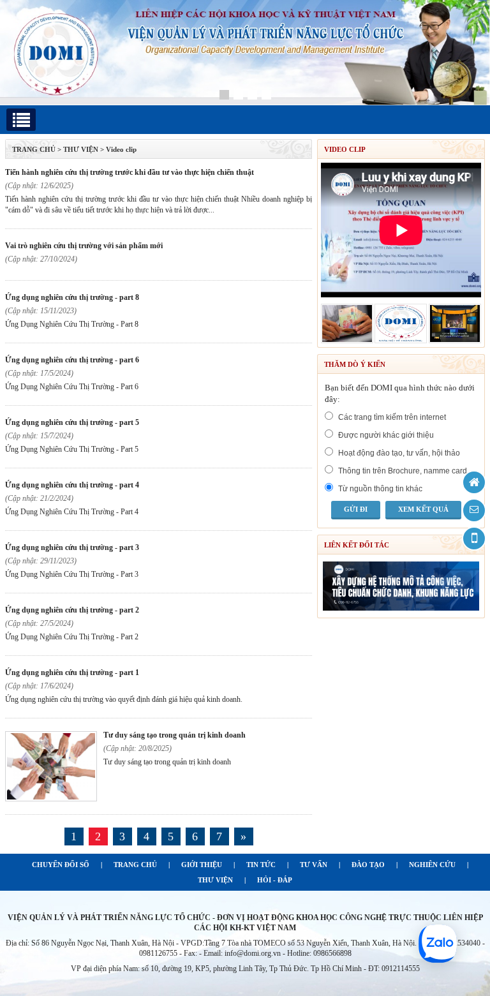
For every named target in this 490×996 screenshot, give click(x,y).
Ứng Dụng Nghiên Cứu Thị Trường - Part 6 (72, 359)
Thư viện (80, 149)
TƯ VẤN (313, 864)
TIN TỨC (261, 864)
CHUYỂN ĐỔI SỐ (60, 864)
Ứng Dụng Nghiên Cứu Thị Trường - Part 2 (72, 610)
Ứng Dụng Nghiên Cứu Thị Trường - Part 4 (72, 484)
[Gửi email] (474, 510)
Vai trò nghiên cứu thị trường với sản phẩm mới (84, 245)
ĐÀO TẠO (368, 864)
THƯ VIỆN (215, 880)
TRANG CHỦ (34, 149)
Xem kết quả (423, 509)
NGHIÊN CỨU (432, 864)
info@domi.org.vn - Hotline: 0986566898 (288, 953)
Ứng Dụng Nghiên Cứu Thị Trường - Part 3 (72, 547)
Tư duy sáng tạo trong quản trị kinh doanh (174, 735)
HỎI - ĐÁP (274, 880)
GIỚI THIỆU (201, 864)
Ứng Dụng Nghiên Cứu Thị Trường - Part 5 (72, 422)
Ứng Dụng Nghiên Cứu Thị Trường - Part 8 (72, 297)
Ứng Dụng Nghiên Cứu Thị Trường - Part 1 (72, 672)
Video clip (121, 149)
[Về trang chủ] (474, 482)
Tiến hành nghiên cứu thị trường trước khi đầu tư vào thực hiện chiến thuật (129, 172)
